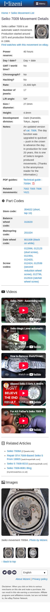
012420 (28, 259)
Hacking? (8, 79)
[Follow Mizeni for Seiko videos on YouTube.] (14, 572)
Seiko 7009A (14, 451)
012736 (37, 274)
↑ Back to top (8, 561)
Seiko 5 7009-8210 (18, 463)
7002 (26, 188)
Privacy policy (40, 579)
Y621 (26, 192)
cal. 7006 (31, 130)
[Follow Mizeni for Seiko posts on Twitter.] (4, 572)
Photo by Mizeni (38, 540)
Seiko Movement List (22, 13)
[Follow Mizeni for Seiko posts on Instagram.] (9, 572)
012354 (28, 255)
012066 (28, 248)
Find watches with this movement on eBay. (25, 44)
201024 (28, 232)
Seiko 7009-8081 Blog (19, 468)
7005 (32, 188)
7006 (39, 188)
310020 (28, 222)
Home (4, 13)
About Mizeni (23, 579)
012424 (28, 263)
